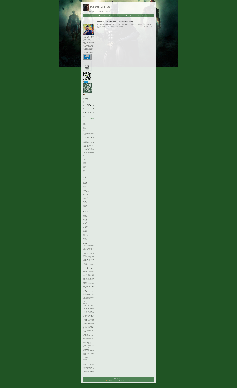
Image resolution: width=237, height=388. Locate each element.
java (84, 159)
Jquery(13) (84, 198)
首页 (92, 15)
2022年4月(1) (85, 220)
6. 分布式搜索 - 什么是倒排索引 (88, 145)
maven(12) (84, 201)
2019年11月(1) (85, 235)
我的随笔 (84, 123)
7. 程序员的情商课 (86, 146)
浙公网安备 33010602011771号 (114, 380)
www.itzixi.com (88, 51)
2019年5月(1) (85, 237)
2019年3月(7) (85, 239)
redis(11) (84, 206)
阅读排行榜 (85, 243)
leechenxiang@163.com (89, 40)
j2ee (84, 158)
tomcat (84, 167)
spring (84, 160)
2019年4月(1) (85, 238)
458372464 (92, 36)
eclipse (84, 166)
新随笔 (98, 15)
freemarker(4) (85, 190)
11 (85, 102)
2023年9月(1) (85, 215)
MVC (84, 170)
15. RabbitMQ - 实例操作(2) (87, 343)
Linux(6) (84, 199)
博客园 (86, 15)
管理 (110, 15)
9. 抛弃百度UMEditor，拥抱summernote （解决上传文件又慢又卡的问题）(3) (88, 327)
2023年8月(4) (85, 216)
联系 (105, 15)
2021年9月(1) (85, 222)
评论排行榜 (85, 303)
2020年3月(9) (85, 231)
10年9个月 (87, 99)
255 (85, 101)
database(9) (85, 187)
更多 (83, 171)
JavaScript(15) (85, 197)
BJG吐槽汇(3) (85, 183)
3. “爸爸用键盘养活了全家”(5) (87, 311)
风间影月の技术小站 (100, 7)
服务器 (84, 162)
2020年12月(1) (85, 226)
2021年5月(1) (85, 223)
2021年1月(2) (85, 224)
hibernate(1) (85, 193)
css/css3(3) (84, 186)
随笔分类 (84, 179)
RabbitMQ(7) (85, 205)
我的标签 (84, 128)
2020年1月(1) (85, 234)
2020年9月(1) (85, 227)
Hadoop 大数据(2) (86, 191)
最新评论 (84, 127)
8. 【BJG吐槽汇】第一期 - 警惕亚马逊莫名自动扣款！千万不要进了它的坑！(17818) (88, 266)
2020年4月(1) (85, 230)
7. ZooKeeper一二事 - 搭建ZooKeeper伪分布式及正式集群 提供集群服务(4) (88, 321)
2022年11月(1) (85, 219)
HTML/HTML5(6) (85, 194)
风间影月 (88, 39)
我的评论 (84, 124)
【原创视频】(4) (85, 182)
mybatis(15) (85, 202)
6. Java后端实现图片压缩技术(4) (88, 318)
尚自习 (90, 37)
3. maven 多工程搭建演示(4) (87, 367)
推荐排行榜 (85, 359)
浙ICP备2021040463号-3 (125, 380)
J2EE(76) (84, 195)
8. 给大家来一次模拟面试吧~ (87, 148)
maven (84, 163)
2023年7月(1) (85, 218)
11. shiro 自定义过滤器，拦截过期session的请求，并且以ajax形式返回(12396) (88, 275)
